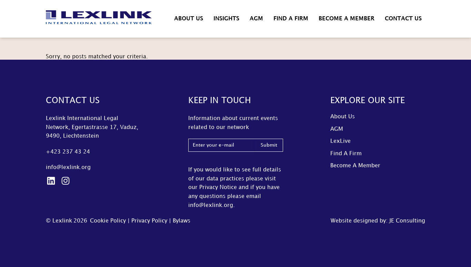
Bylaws (181, 221)
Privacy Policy (149, 221)
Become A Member (346, 18)
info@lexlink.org (68, 167)
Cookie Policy (108, 221)
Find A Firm (290, 18)
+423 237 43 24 (68, 152)
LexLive (340, 141)
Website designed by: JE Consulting (378, 221)
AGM (256, 18)
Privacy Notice (218, 187)
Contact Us (403, 18)
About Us (188, 18)
